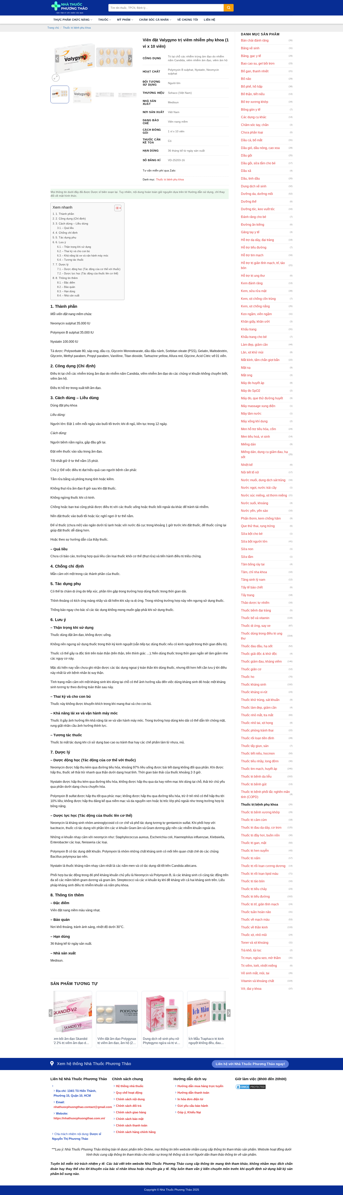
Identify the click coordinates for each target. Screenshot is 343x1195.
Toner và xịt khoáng (254, 942)
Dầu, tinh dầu (250, 178)
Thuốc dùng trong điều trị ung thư (261, 636)
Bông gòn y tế (250, 109)
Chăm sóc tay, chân (255, 125)
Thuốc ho (247, 676)
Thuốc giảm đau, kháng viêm (261, 661)
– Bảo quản (68, 286)
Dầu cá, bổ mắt (251, 140)
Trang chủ (53, 27)
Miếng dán (248, 444)
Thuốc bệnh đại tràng (256, 610)
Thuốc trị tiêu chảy (254, 889)
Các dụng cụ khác (253, 117)
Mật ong (246, 375)
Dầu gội (246, 155)
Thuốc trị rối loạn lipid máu (259, 873)
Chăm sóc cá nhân (154, 19)
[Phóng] (56, 78)
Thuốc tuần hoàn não (256, 912)
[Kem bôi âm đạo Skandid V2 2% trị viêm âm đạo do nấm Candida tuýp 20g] (71, 1013)
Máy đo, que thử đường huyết (262, 398)
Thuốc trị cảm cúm (254, 820)
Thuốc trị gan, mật (253, 843)
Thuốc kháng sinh (253, 684)
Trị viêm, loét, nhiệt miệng (259, 965)
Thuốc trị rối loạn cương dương (263, 866)
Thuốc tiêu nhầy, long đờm (259, 761)
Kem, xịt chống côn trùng (258, 298)
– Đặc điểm (68, 282)
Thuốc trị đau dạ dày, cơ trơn (261, 827)
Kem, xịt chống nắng (255, 306)
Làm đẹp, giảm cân (254, 344)
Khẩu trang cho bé (254, 337)
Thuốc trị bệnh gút (253, 784)
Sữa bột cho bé (252, 533)
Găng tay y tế (250, 232)
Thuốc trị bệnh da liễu (256, 776)
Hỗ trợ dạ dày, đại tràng (257, 240)
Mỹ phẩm (124, 19)
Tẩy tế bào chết (252, 587)
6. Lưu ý (61, 242)
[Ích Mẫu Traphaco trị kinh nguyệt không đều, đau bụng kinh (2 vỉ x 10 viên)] (208, 1013)
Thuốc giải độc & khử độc (259, 653)
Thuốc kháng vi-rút (254, 692)
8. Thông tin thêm (67, 278)
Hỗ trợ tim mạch (252, 255)
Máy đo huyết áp (252, 383)
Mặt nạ (246, 367)
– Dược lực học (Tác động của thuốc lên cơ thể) (90, 273)
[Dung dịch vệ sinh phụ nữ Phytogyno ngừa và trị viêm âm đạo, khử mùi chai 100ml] (162, 1013)
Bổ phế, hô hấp (251, 86)
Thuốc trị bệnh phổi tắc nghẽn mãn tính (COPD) (265, 794)
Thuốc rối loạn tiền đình (257, 738)
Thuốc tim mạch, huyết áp (259, 768)
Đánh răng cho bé (253, 217)
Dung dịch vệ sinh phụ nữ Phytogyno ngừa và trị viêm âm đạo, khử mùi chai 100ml (162, 1041)
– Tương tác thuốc (73, 259)
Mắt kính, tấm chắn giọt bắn (260, 360)
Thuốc (103, 19)
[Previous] (57, 58)
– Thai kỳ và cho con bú (76, 251)
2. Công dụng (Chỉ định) (71, 218)
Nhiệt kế (247, 464)
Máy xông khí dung (254, 421)
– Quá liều (68, 227)
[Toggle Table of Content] (115, 208)
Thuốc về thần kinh (254, 927)
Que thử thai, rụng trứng (258, 526)
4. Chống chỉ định (67, 232)
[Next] (130, 58)
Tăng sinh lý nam (253, 579)
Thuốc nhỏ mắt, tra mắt (257, 715)
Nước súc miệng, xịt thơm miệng (264, 495)
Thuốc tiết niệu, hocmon (258, 753)
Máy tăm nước (251, 413)
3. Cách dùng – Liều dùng (72, 223)
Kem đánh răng (252, 283)
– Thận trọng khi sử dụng (76, 246)
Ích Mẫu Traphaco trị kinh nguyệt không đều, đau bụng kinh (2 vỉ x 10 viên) (206, 1041)
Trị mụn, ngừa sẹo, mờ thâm (261, 958)
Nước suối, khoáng (254, 503)
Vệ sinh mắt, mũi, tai (255, 973)
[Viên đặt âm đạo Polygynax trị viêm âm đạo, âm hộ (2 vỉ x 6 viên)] (117, 1013)
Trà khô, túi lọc (251, 950)
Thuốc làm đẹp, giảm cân (259, 707)
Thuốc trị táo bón (253, 881)
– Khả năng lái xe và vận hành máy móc (85, 255)
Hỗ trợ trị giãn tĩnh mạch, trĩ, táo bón (263, 265)
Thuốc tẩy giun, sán (255, 746)
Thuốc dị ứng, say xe (256, 625)
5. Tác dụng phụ (66, 237)
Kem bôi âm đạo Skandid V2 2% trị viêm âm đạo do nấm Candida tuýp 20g (70, 1041)
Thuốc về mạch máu (255, 919)
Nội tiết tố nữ (250, 472)
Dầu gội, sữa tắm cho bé (258, 163)
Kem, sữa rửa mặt (253, 291)
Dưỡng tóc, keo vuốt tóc (258, 209)
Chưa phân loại (252, 132)
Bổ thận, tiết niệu (253, 94)
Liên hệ (209, 19)
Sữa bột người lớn (254, 541)
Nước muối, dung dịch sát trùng (263, 480)
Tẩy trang (247, 595)
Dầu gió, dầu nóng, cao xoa (260, 148)
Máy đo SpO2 (250, 390)
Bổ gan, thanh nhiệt (254, 71)
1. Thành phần (65, 213)
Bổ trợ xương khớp (254, 102)
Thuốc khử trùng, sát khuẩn (260, 700)
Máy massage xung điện (258, 406)
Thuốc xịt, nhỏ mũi (254, 935)
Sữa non (247, 549)
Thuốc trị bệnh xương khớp (260, 812)
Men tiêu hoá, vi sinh (255, 436)
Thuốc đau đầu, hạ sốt (256, 646)
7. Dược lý (62, 264)
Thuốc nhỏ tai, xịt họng (257, 723)
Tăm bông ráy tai (253, 564)
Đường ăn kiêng (252, 224)
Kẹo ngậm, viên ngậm (256, 314)
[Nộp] (229, 8)
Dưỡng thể (248, 201)
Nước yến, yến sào (254, 510)
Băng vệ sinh (250, 48)
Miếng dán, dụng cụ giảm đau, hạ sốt (264, 454)
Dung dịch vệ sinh (253, 186)
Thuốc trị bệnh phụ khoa (77, 27)
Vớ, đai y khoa (251, 988)
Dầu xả (246, 170)
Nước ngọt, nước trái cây (259, 487)
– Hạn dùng (68, 291)
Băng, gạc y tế (251, 56)
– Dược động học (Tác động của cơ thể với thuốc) (91, 269)
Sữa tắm (247, 556)
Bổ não (246, 78)
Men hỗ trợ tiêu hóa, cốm (258, 429)
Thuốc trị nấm (250, 858)
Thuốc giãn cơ (251, 669)
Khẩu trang (248, 329)
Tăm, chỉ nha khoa (254, 572)
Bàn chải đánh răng (255, 40)
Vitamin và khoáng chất (257, 981)
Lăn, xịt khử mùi (252, 352)
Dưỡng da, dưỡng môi (257, 193)
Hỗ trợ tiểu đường (253, 247)
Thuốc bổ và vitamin (255, 618)
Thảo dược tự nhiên (255, 602)
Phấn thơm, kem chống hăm (261, 518)
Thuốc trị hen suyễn (255, 850)
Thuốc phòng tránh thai (257, 730)
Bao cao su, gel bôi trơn (258, 63)
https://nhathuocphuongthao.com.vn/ (79, 1118)
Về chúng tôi (187, 19)
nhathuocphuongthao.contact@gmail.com (83, 1107)
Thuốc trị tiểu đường (255, 896)
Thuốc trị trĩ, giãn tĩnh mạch (260, 904)
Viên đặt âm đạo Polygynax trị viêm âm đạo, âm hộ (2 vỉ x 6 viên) (116, 1041)
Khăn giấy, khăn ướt (255, 321)
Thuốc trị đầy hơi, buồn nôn (260, 835)
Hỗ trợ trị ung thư (253, 275)
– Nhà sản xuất (70, 295)
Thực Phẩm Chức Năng (71, 19)
